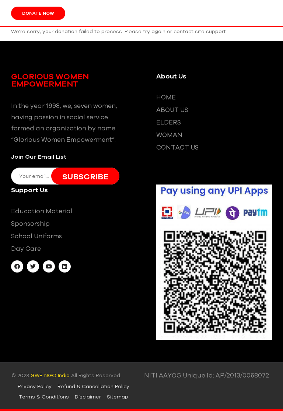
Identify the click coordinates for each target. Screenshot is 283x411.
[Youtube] (49, 266)
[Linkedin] (65, 266)
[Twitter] (33, 266)
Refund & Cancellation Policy (93, 386)
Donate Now (38, 13)
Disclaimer (88, 397)
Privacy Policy (35, 386)
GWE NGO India (50, 375)
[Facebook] (17, 266)
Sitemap (117, 397)
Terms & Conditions (44, 397)
